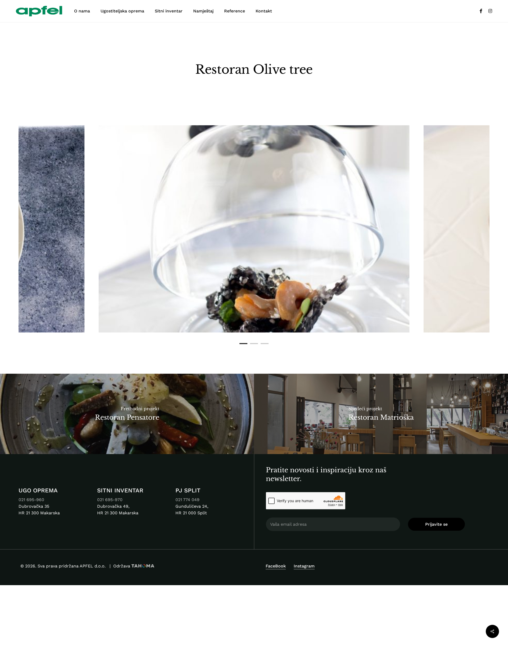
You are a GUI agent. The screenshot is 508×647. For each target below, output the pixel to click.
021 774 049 (187, 499)
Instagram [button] (304, 566)
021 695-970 (110, 499)
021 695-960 (31, 499)
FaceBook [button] (276, 566)
